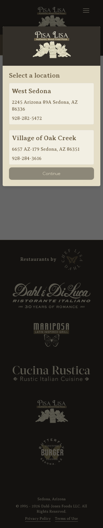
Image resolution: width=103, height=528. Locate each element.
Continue (51, 173)
